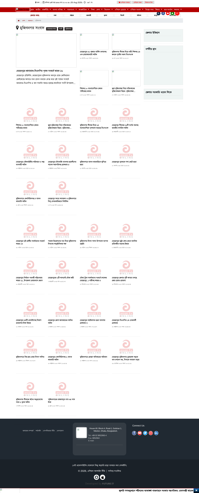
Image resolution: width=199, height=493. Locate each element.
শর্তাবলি (38, 431)
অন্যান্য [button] (177, 9)
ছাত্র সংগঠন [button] (168, 9)
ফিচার (157, 9)
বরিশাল (139, 15)
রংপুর (155, 15)
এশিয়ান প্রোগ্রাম (120, 9)
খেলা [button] (99, 9)
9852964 (96, 438)
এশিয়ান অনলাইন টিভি (96, 471)
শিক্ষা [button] (93, 9)
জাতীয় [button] (38, 9)
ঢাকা (55, 15)
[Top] (194, 477)
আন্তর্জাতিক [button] (83, 9)
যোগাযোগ (60, 431)
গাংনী (60, 29)
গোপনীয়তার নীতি (49, 431)
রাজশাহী (88, 15)
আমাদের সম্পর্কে (28, 431)
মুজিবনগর (68, 29)
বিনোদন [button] (107, 9)
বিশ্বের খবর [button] (149, 9)
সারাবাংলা (71, 9)
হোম (32, 9)
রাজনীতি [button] (45, 9)
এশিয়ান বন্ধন (138, 2)
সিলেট (122, 15)
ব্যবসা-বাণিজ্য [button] (58, 9)
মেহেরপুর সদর (51, 29)
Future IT (108, 483)
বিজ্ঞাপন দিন (149, 2)
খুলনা (105, 15)
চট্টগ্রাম (72, 15)
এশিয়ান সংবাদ (135, 9)
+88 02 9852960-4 (99, 435)
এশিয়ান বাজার (125, 2)
